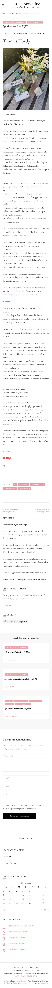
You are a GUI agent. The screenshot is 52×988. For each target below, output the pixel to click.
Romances (9, 704)
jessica (7, 33)
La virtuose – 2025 (16, 943)
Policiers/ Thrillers (13, 973)
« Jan (5, 910)
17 (17, 898)
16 (10, 898)
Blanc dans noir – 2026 (18, 931)
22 (4, 902)
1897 (15, 484)
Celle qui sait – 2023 (17, 937)
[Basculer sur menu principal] (3, 5)
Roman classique (37, 484)
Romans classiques (35, 22)
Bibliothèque (9, 22)
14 (43, 894)
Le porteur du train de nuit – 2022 (21, 925)
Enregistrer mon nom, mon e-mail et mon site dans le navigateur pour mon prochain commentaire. (23, 807)
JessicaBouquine (26, 3)
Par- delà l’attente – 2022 (17, 652)
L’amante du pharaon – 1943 (18, 708)
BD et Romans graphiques (26, 976)
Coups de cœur (35, 701)
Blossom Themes (25, 983)
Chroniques (20, 22)
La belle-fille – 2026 (17, 949)
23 (10, 902)
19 (30, 898)
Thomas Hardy (24, 488)
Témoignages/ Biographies (36, 973)
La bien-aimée (24, 484)
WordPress (44, 983)
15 (4, 898)
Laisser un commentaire (35, 33)
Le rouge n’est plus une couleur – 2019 (21, 679)
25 (23, 902)
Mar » (46, 910)
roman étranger (10, 488)
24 (17, 902)
